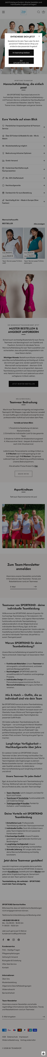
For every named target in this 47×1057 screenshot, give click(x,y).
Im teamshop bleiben (21, 53)
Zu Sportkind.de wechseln (21, 62)
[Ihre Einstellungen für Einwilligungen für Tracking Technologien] (43, 1053)
